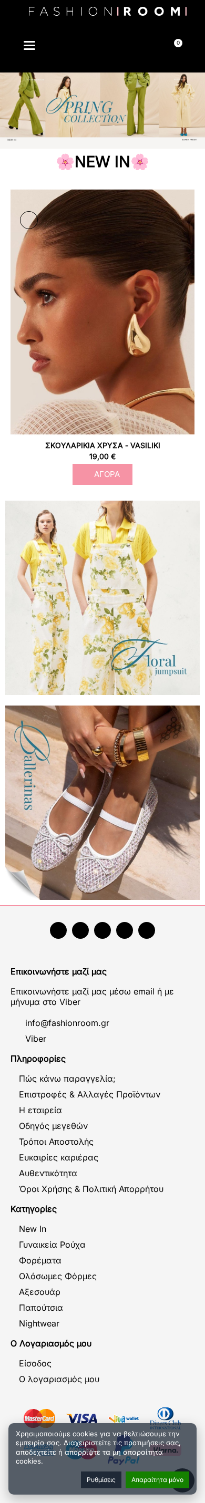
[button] (78, 47)
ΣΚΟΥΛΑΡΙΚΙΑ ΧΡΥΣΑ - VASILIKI (102, 445)
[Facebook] (58, 930)
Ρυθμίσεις (101, 1480)
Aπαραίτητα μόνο (157, 1480)
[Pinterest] (146, 930)
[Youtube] (80, 930)
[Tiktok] (124, 930)
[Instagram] (102, 930)
